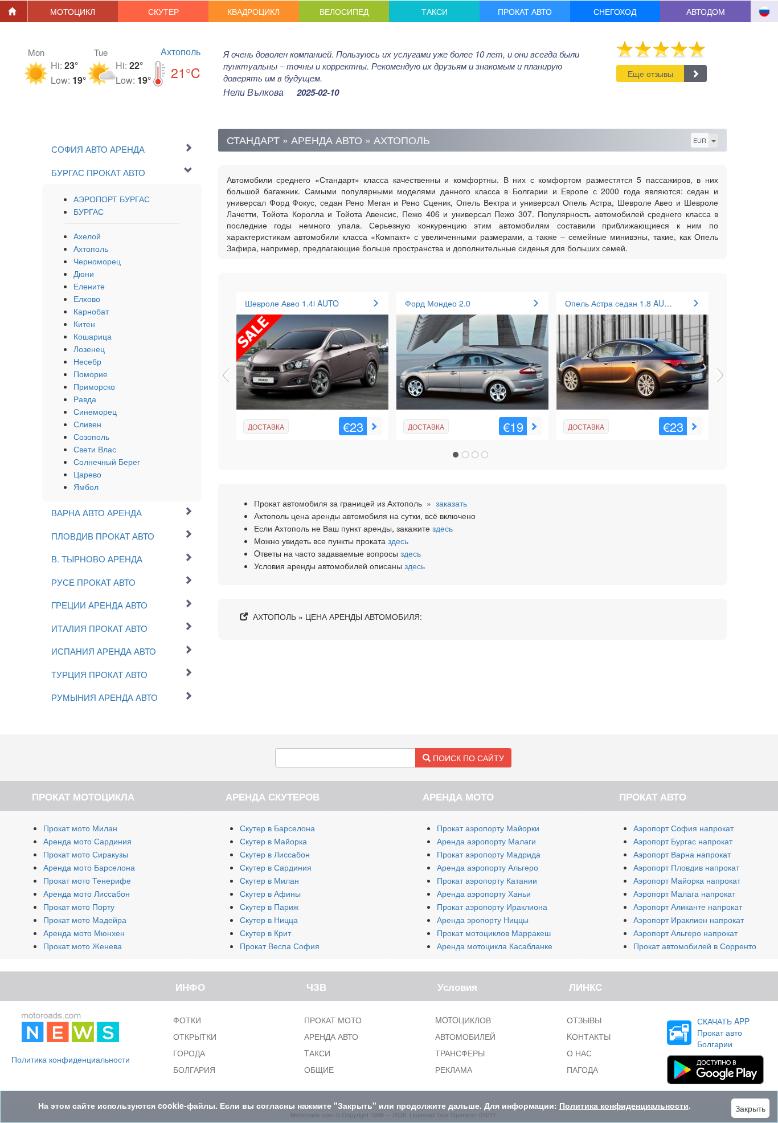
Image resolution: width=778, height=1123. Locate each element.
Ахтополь (180, 51)
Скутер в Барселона (277, 828)
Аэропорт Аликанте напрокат (687, 906)
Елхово (86, 298)
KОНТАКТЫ (589, 1036)
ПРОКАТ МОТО (333, 1020)
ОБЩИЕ (319, 1069)
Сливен (87, 424)
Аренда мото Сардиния (87, 841)
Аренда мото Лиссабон (86, 893)
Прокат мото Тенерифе (87, 880)
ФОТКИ (187, 1020)
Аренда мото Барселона (89, 867)
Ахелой (87, 236)
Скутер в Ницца (269, 919)
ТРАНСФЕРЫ (460, 1053)
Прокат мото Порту (78, 906)
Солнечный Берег (106, 461)
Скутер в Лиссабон (275, 854)
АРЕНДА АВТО (331, 1036)
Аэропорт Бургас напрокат (682, 841)
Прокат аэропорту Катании (487, 880)
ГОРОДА (189, 1053)
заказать (451, 503)
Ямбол (86, 486)
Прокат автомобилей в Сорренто (694, 946)
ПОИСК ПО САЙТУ (467, 757)
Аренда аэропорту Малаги (486, 841)
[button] (73, 11)
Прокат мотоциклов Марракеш (494, 932)
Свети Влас (94, 449)
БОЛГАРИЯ (194, 1069)
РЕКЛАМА (453, 1069)
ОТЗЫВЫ (584, 1020)
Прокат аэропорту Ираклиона (492, 906)
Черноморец (97, 261)
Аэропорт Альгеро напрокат (685, 932)
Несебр (87, 361)
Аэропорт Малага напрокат (684, 893)
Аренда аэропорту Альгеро (487, 867)
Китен (84, 323)
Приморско (94, 386)
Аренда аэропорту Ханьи (484, 893)
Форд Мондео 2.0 (437, 303)
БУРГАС (88, 211)
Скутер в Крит (265, 932)
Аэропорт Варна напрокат (682, 854)
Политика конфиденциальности (70, 1059)
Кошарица (92, 336)
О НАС (579, 1053)
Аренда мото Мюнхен (84, 932)
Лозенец (89, 348)
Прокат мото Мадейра (84, 919)
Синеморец (95, 411)
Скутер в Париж (269, 906)
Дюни (83, 273)
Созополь (91, 436)
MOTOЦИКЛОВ (463, 1020)
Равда (84, 399)
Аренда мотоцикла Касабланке (494, 946)
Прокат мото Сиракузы (85, 854)
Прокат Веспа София (280, 946)
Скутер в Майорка (273, 841)
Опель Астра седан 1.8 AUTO (620, 303)
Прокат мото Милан (80, 828)
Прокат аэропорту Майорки (488, 828)
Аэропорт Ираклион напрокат (688, 919)
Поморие (90, 373)
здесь (442, 528)
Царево (87, 474)
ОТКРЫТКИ (194, 1036)
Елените (89, 286)
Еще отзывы (650, 73)
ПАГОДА (582, 1069)
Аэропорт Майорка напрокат (686, 880)
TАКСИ (317, 1053)
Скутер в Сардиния (276, 867)
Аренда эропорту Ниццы (483, 919)
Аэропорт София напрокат (683, 828)
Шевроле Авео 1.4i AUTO (292, 303)
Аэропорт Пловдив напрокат (686, 867)
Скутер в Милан (269, 880)
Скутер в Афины (270, 893)
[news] (70, 1025)
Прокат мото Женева (82, 946)
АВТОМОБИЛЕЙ (465, 1036)
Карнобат (91, 311)
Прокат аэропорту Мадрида (488, 854)
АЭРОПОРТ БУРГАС (111, 199)
